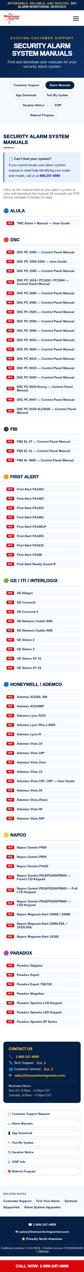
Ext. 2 (48, 1069)
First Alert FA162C (26, 545)
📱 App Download (19, 1133)
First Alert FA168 (25, 554)
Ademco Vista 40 (25, 809)
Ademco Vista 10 (25, 743)
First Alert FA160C (26, 536)
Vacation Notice (33, 105)
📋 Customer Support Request (28, 1114)
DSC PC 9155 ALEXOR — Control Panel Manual (42, 410)
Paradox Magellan (26, 993)
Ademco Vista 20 (25, 790)
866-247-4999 (50, 176)
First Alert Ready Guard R (32, 564)
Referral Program (42, 115)
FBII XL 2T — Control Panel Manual (39, 441)
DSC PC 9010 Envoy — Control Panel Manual (40, 388)
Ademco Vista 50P (26, 818)
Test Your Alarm (48, 1201)
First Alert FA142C (26, 508)
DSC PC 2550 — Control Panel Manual (41, 321)
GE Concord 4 (23, 612)
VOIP (58, 105)
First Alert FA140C (26, 498)
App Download (26, 95)
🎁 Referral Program (21, 1171)
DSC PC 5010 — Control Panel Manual (41, 358)
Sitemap (43, 1251)
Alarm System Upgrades (42, 1207)
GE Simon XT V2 (24, 668)
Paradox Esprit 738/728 (30, 984)
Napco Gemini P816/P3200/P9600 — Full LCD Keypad (43, 890)
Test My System (57, 95)
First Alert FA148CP (27, 526)
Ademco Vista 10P (26, 753)
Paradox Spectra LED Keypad (35, 1012)
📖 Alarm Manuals (20, 1123)
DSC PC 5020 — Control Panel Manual (41, 377)
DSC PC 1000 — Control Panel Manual (41, 252)
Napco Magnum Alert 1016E (33, 936)
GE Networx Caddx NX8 (30, 630)
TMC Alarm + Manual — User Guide (39, 223)
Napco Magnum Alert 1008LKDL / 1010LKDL (37, 925)
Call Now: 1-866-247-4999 (42, 1266)
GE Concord (21, 602)
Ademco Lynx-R (24, 734)
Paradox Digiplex (25, 965)
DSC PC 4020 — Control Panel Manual (41, 349)
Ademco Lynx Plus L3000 (31, 725)
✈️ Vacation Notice (20, 1152)
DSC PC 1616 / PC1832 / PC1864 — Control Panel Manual (38, 282)
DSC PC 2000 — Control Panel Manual (41, 293)
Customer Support (26, 85)
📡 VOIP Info (16, 1162)
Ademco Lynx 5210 (27, 715)
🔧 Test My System (20, 1142)
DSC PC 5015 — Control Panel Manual (41, 368)
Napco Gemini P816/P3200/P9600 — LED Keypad (39, 903)
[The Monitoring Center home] (11, 18)
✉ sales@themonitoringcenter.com (42, 1231)
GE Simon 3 (21, 649)
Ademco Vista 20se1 (28, 800)
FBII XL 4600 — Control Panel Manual (41, 460)
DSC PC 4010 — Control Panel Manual (41, 340)
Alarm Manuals (60, 85)
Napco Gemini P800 (27, 857)
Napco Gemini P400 (27, 847)
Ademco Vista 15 (25, 771)
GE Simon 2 (21, 640)
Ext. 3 (41, 1063)
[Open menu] (76, 18)
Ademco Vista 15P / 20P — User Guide (41, 781)
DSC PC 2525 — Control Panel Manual (41, 312)
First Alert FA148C (26, 517)
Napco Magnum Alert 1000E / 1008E (39, 914)
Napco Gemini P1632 (28, 866)
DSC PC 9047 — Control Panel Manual (41, 399)
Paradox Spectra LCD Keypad (35, 1003)
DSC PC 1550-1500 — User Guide (37, 261)
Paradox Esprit (23, 975)
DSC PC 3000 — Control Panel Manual (41, 330)
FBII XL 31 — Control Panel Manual (39, 451)
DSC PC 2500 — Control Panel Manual (41, 302)
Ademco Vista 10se (27, 762)
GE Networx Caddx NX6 (30, 621)
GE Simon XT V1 (24, 658)
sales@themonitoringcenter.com (39, 1075)
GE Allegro (20, 593)
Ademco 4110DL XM (27, 697)
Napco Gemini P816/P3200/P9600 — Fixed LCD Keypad (39, 877)
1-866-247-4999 (27, 1057)
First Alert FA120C (26, 489)
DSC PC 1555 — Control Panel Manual (41, 271)
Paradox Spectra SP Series (32, 1021)
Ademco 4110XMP (26, 706)
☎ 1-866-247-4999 (42, 1224)
